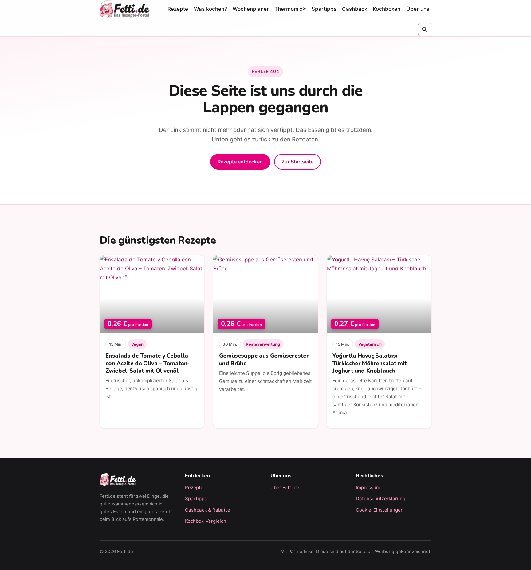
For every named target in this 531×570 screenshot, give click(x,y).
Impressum (368, 487)
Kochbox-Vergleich (205, 521)
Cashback (354, 9)
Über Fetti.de (284, 487)
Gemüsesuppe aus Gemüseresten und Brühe (264, 359)
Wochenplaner (251, 9)
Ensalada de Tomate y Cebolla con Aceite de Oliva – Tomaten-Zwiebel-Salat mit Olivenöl (147, 363)
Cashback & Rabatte (207, 510)
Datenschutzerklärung (380, 498)
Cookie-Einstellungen (379, 510)
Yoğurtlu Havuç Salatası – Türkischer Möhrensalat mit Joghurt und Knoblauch (369, 363)
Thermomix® (290, 9)
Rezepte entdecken (240, 162)
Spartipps (324, 9)
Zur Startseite (297, 162)
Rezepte (177, 9)
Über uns (417, 9)
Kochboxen (386, 9)
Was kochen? (210, 9)
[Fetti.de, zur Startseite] (125, 9)
